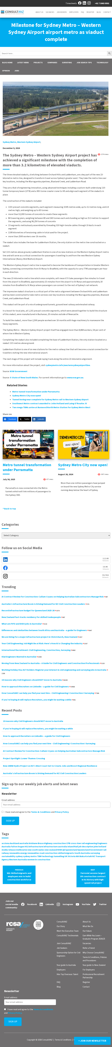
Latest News (23, 62)
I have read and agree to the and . (36, 812)
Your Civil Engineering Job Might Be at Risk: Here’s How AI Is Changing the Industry (45, 643)
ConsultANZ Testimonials (67, 935)
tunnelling (59, 856)
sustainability (8, 856)
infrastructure (36, 846)
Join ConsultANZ (64, 943)
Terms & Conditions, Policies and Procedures (95, 959)
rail (104, 849)
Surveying (67, 62)
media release (9, 849)
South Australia (82, 853)
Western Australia (18, 859)
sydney (19, 856)
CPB (68, 843)
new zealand (51, 849)
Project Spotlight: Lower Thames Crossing (24, 758)
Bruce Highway (45, 843)
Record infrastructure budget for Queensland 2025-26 (31, 610)
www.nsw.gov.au (75, 377)
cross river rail (78, 843)
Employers (73, 12)
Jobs (16, 70)
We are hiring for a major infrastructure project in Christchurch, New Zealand (42, 636)
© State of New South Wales (24, 377)
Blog (99, 12)
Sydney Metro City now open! (26, 395)
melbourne (21, 849)
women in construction (38, 859)
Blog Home (7, 62)
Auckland (14, 843)
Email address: (8, 800)
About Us (39, 12)
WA (77, 856)
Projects (38, 62)
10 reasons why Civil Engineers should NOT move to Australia (35, 679)
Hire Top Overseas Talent (67, 974)
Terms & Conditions (41, 812)
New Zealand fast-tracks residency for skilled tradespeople (33, 617)
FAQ (82, 12)
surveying (95, 853)
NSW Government (18, 371)
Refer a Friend (89, 948)
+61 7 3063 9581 (102, 3)
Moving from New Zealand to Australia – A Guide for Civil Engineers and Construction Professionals (53, 663)
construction (59, 843)
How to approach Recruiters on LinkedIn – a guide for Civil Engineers (38, 686)
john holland (100, 846)
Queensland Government (90, 849)
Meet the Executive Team (68, 931)
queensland (71, 849)
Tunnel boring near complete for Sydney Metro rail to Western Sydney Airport (50, 399)
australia (23, 843)
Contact (107, 12)
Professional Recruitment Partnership (93, 976)
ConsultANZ (62, 921)
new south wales (35, 849)
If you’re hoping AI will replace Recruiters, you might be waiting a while (39, 699)
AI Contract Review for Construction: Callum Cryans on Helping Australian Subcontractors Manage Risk (55, 596)
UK (65, 856)
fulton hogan (17, 846)
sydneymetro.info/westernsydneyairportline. (67, 365)
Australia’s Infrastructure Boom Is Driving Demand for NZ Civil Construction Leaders (45, 604)
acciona (5, 843)
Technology (102, 62)
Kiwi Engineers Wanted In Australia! (22, 656)
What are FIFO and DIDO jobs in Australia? (24, 623)
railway (5, 853)
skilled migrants (66, 853)
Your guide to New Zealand (94, 965)
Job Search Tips (84, 62)
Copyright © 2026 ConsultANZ (40, 1039)
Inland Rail (72, 846)
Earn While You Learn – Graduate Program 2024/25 (94, 937)
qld (63, 849)
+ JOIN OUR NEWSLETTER (92, 1041)
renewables (33, 853)
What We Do (88, 926)
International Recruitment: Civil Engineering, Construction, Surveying (39, 650)
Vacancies (50, 12)
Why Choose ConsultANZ (93, 952)
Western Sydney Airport (28, 142)
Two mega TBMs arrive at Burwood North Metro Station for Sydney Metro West (51, 407)
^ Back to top (9, 508)
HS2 (26, 846)
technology (47, 856)
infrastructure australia (55, 846)
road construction (48, 853)
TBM (39, 856)
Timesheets (71, 3)
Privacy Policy (62, 812)
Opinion (6, 70)
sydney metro (9, 142)
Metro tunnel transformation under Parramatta (36, 391)
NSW (59, 849)
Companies (52, 62)
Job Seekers (62, 12)
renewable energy (18, 853)
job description (85, 846)
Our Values (87, 931)
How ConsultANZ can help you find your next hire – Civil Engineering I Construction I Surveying (50, 693)
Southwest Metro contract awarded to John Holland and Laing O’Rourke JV (49, 403)
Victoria (72, 856)
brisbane (33, 843)
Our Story (61, 926)
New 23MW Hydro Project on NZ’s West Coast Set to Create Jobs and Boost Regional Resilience (50, 765)
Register (90, 12)
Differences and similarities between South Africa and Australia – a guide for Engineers (47, 630)
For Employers (89, 969)
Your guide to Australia (66, 965)
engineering (91, 843)
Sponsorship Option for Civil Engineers (68, 954)
